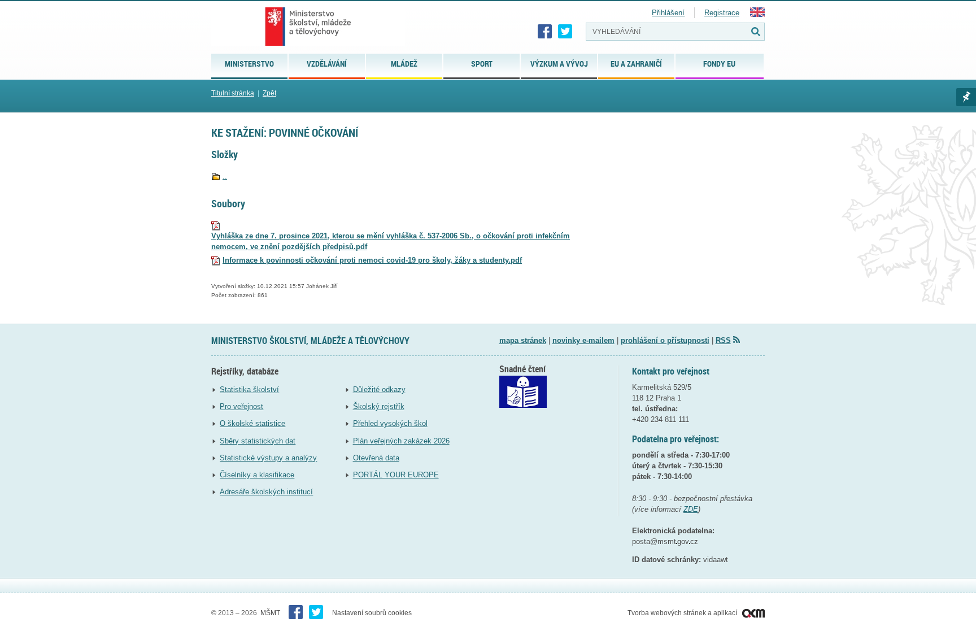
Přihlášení (668, 12)
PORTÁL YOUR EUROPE (396, 475)
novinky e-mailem (583, 340)
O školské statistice (252, 423)
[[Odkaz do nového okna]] (523, 405)
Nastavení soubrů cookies (372, 613)
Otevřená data (376, 458)
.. (225, 176)
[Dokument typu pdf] (215, 225)
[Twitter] (565, 31)
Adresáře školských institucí (266, 492)
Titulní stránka (232, 93)
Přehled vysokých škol (390, 423)
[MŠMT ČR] (308, 26)
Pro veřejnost (241, 406)
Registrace (721, 12)
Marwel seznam (966, 97)
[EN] (757, 14)
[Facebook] (545, 31)
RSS (723, 340)
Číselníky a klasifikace (257, 475)
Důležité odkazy (379, 389)
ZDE (690, 509)
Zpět (269, 93)
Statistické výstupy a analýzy (268, 458)
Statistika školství (249, 389)
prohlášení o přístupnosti (665, 340)
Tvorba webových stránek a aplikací (683, 613)
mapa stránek (522, 340)
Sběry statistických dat (257, 441)
